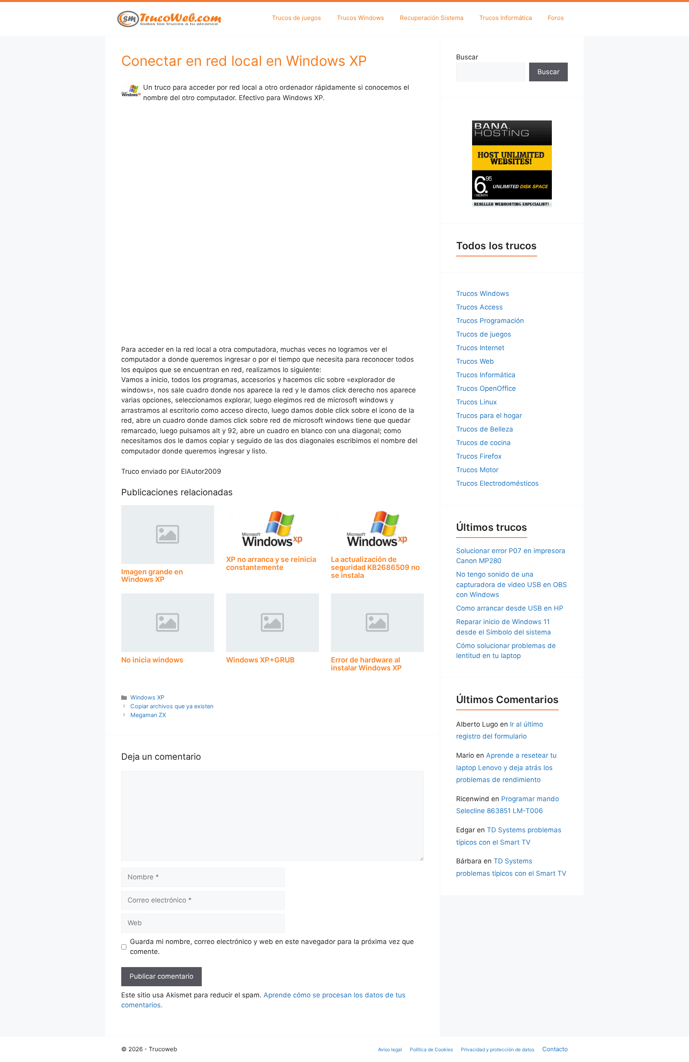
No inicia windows (152, 660)
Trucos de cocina (483, 443)
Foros (556, 18)
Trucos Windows (360, 18)
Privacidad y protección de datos (497, 1049)
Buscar (467, 57)
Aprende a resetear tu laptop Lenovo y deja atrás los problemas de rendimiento (506, 767)
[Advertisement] (272, 169)
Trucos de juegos (296, 18)
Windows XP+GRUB (260, 660)
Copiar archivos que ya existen (171, 706)
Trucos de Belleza (484, 429)
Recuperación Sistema (431, 18)
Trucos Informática (505, 18)
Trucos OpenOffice (486, 388)
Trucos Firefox (479, 456)
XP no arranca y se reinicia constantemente (271, 563)
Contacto (555, 1049)
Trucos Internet (480, 348)
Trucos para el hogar (489, 416)
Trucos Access (479, 307)
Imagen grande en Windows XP (152, 575)
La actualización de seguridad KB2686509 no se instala (375, 567)
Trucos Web (475, 361)
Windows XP (147, 697)
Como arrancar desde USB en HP (509, 608)
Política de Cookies (431, 1049)
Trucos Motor (477, 470)
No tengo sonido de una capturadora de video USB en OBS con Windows (511, 584)
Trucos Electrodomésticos (497, 483)
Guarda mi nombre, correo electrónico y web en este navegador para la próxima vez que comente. (272, 947)
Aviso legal (390, 1049)
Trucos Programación (490, 321)
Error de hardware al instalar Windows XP (366, 664)
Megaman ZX (148, 714)
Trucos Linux (476, 402)
